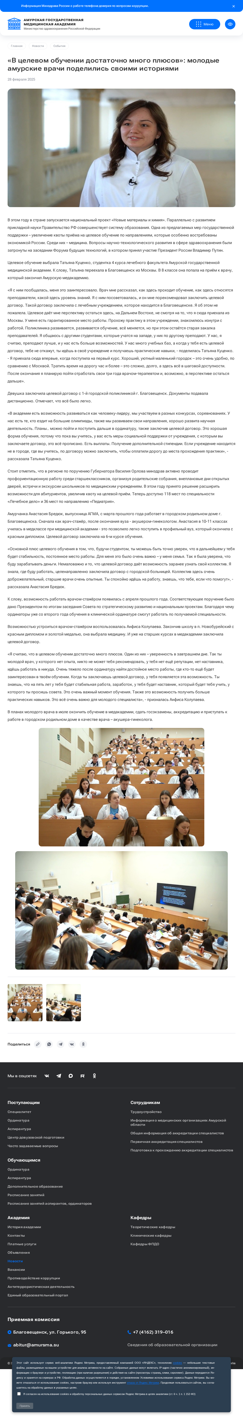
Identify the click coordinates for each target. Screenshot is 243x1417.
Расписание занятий (26, 1195)
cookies (177, 1362)
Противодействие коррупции (34, 1278)
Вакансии (16, 1270)
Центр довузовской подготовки (36, 1137)
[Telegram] (60, 1044)
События (59, 46)
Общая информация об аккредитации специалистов (177, 1133)
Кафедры (141, 1217)
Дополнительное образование (35, 1186)
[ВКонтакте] (72, 1044)
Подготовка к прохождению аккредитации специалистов (182, 1150)
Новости (38, 46)
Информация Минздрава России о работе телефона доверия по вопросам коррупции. (85, 6)
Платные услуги (22, 1244)
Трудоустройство (146, 1112)
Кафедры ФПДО (145, 1244)
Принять (25, 1405)
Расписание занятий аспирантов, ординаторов (50, 1203)
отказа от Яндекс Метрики (143, 1382)
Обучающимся (24, 1160)
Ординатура (18, 1120)
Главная (17, 46)
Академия (19, 1217)
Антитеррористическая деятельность (41, 1287)
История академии (24, 1227)
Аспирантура (19, 1129)
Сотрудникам (145, 1102)
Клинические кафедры (151, 1235)
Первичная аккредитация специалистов (167, 1142)
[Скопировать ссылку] (38, 1044)
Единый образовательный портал (38, 1295)
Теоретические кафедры (153, 1227)
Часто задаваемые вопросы (33, 1146)
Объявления (19, 1252)
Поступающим (24, 1102)
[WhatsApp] (49, 1044)
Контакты (16, 1235)
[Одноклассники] (83, 1044)
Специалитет (19, 1112)
